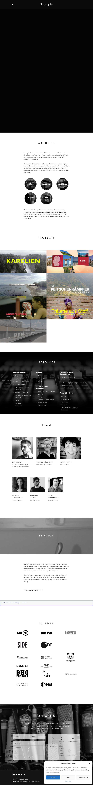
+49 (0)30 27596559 (53, 744)
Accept (53, 777)
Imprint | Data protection (20, 779)
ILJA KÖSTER (17, 462)
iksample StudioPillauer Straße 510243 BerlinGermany (61, 748)
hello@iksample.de (72, 741)
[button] (89, 764)
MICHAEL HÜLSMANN (44, 462)
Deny (68, 777)
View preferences (83, 777)
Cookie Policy (68, 781)
